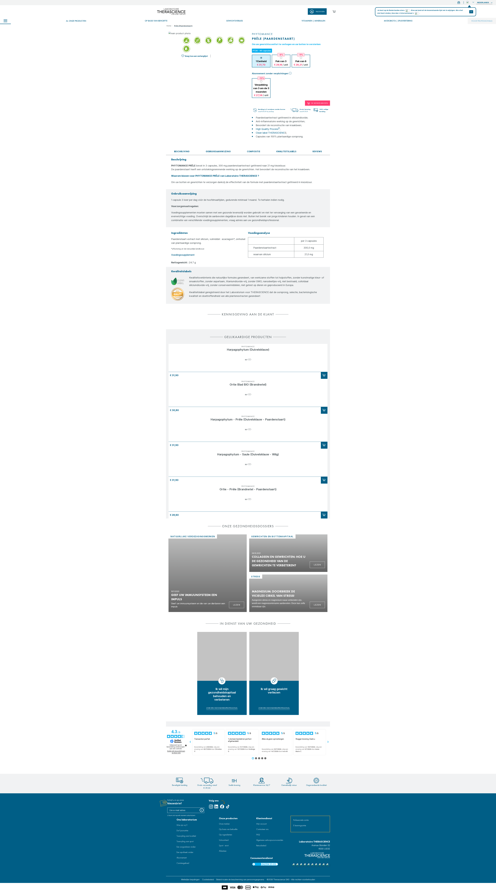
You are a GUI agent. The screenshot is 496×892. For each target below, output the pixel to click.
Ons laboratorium (187, 819)
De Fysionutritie (182, 830)
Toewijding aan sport (185, 841)
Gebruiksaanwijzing (218, 151)
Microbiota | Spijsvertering (398, 20)
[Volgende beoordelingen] (328, 742)
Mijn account (261, 823)
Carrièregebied (183, 863)
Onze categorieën (5, 21)
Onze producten (228, 818)
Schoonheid (223, 840)
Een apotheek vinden (185, 852)
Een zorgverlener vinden (186, 846)
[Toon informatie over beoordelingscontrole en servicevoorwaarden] (186, 745)
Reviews (317, 151)
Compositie (253, 151)
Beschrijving (182, 151)
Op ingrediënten (225, 834)
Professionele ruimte (301, 820)
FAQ (258, 834)
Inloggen (320, 11)
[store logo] (171, 11)
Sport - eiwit (223, 845)
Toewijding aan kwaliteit (186, 836)
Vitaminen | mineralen (313, 20)
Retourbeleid (261, 845)
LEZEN (317, 605)
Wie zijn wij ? (182, 825)
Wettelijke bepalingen (190, 879)
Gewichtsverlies (234, 20)
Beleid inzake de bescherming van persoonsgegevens (240, 879)
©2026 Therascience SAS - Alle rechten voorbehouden (291, 879)
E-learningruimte (299, 825)
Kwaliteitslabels (286, 151)
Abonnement (182, 857)
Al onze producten (76, 21)
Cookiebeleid (208, 879)
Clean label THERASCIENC (270, 132)
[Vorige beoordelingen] (190, 742)
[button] (470, 2)
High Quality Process (268, 129)
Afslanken (222, 851)
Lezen (236, 605)
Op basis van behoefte (156, 20)
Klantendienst (264, 818)
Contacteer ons (262, 829)
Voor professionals (481, 21)
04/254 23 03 (269, 864)
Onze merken (224, 823)
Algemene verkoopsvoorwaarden (269, 840)
